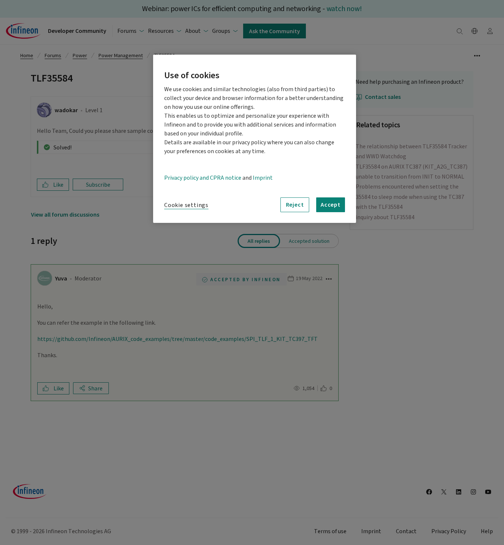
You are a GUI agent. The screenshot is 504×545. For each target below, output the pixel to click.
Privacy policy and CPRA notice (202, 178)
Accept (331, 204)
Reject (295, 204)
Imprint (263, 178)
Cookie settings (186, 205)
